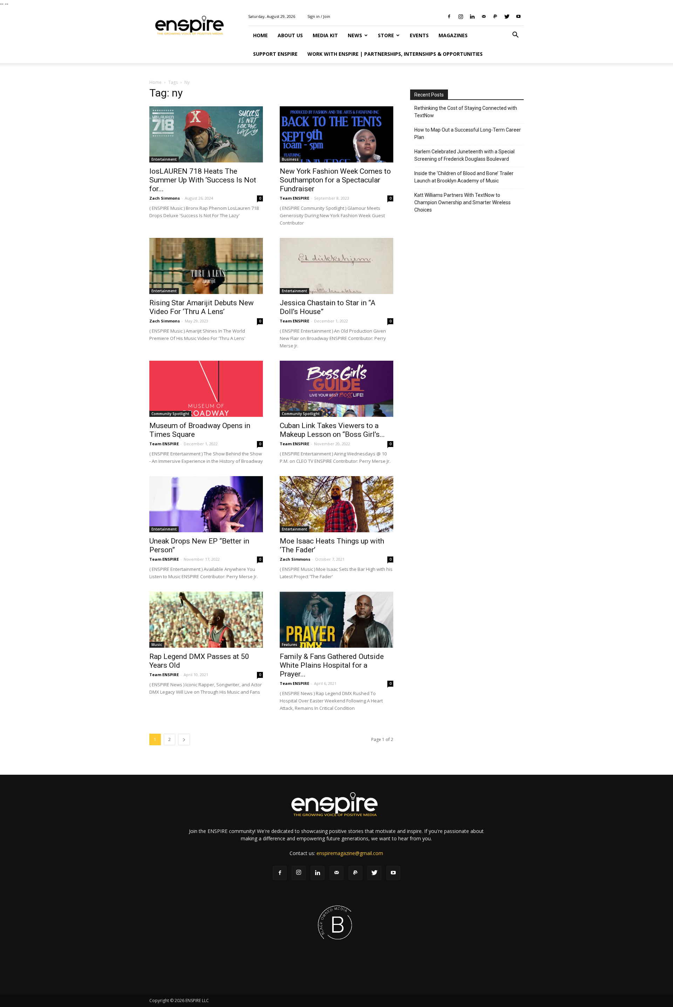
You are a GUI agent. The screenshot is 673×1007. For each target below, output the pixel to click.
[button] (515, 35)
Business (290, 159)
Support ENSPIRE (275, 54)
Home (260, 35)
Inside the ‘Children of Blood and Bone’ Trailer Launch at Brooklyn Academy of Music (464, 177)
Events (419, 35)
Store (386, 35)
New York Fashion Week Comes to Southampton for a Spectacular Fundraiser (335, 180)
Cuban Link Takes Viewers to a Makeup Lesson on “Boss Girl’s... (332, 430)
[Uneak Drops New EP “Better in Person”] (206, 504)
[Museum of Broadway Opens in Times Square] (206, 389)
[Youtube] (518, 16)
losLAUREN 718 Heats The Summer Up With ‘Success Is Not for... (202, 180)
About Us (290, 35)
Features (289, 644)
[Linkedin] (472, 16)
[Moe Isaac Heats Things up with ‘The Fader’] (336, 504)
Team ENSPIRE (294, 198)
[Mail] (483, 16)
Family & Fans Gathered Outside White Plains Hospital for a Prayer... (332, 665)
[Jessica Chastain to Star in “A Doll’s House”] (336, 266)
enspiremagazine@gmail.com (350, 853)
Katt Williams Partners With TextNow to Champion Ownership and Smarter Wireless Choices (462, 202)
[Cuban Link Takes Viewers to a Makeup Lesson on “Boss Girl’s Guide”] (336, 389)
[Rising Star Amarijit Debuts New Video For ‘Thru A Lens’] (206, 266)
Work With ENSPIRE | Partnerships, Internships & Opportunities (395, 54)
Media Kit (325, 35)
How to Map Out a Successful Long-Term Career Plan (467, 133)
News (355, 35)
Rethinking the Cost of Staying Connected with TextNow (465, 111)
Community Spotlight (170, 413)
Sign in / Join (318, 16)
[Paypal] (495, 16)
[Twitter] (507, 16)
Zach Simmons (164, 198)
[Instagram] (460, 16)
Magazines (453, 35)
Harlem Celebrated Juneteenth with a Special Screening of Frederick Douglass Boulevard (464, 155)
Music (156, 644)
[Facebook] (449, 16)
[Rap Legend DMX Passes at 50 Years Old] (206, 620)
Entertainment (164, 159)
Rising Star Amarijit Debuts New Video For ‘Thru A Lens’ (201, 307)
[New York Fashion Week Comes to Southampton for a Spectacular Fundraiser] (336, 134)
